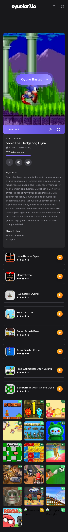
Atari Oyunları (13, 138)
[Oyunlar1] (23, 6)
